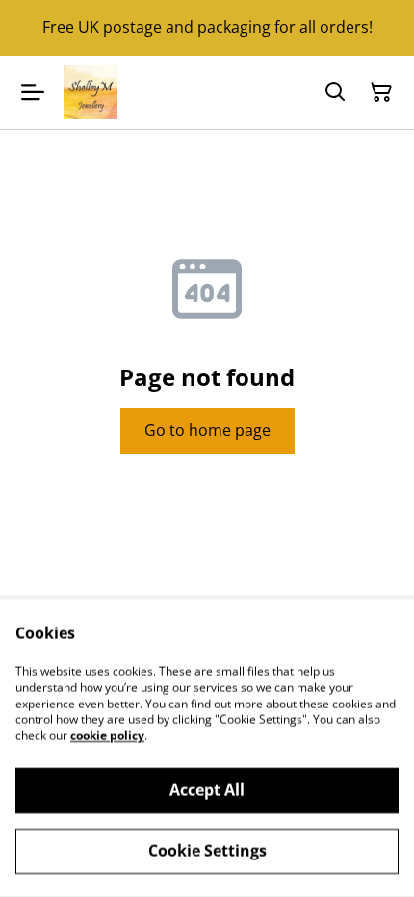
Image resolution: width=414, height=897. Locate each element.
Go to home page (207, 430)
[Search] (335, 92)
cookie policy (107, 736)
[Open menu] (33, 92)
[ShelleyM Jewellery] (90, 92)
